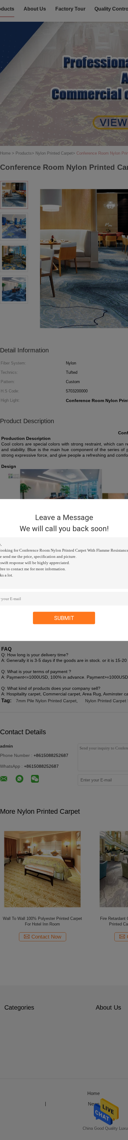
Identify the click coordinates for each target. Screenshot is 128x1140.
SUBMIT (64, 618)
